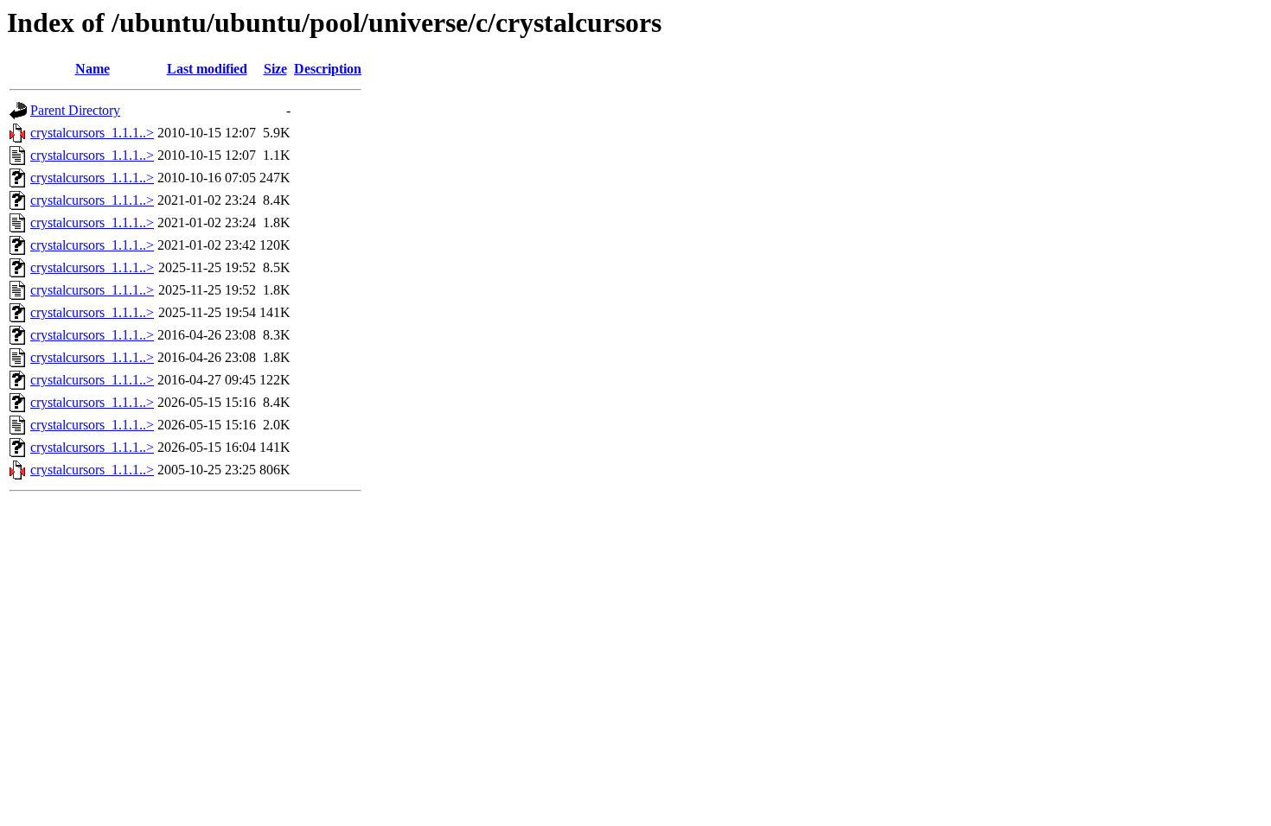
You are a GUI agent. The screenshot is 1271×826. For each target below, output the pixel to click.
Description (327, 68)
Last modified (207, 68)
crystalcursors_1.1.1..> (92, 132)
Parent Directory (75, 110)
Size (275, 68)
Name (92, 68)
